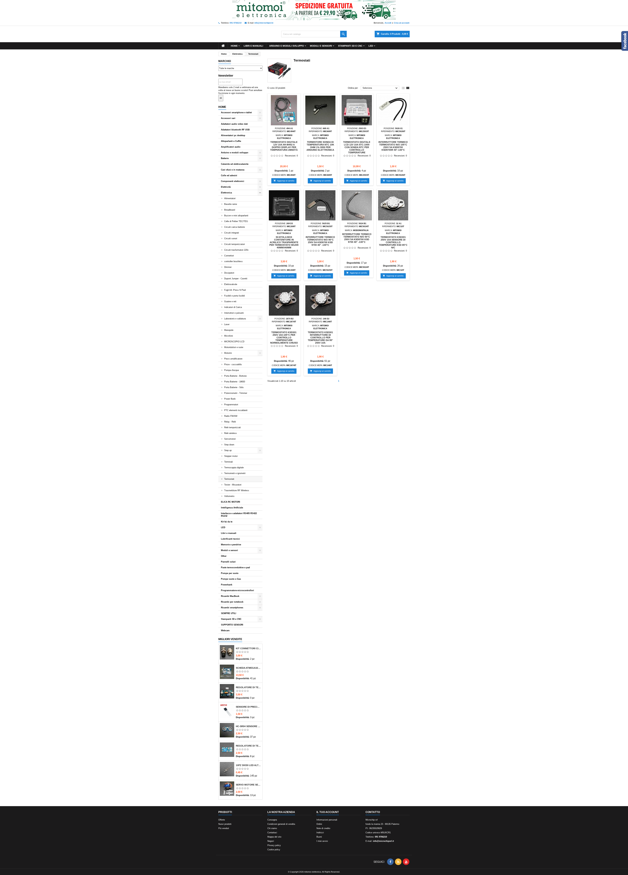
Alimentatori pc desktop (233, 135)
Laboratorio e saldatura (235, 318)
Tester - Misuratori (232, 484)
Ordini (319, 824)
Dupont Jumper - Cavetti (235, 278)
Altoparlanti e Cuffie (231, 141)
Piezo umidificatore (233, 358)
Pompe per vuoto (229, 573)
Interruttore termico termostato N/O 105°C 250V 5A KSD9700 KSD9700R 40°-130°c (393, 146)
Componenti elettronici (232, 181)
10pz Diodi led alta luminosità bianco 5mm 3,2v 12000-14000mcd (248, 765)
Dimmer (228, 267)
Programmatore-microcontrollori (237, 590)
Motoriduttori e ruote (233, 347)
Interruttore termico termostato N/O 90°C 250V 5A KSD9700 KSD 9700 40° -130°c (320, 241)
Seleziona (380, 88)
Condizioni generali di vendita (281, 824)
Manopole (228, 330)
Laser (226, 324)
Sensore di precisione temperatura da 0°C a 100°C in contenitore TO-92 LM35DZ (248, 706)
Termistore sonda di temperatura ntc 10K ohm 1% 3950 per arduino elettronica (320, 146)
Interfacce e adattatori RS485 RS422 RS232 (239, 514)
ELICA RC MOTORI (230, 502)
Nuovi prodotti (224, 824)
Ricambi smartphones (232, 607)
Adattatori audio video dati (234, 124)
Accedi (388, 23)
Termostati (229, 479)
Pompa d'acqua (231, 370)
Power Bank (230, 399)
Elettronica (226, 192)
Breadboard (229, 210)
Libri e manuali (253, 46)
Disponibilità (242, 659)
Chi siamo (272, 828)
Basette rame (230, 204)
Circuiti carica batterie (234, 227)
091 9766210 (236, 23)
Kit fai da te (226, 521)
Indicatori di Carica (233, 307)
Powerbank (226, 584)
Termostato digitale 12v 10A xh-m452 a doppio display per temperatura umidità (284, 146)
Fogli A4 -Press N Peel (235, 290)
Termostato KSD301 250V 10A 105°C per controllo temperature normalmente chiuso (284, 337)
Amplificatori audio (230, 147)
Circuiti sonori (230, 238)
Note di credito (323, 828)
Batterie (225, 158)
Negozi (270, 841)
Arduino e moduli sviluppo (286, 46)
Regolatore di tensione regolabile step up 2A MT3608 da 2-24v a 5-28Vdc (248, 745)
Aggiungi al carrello (283, 180)
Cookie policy (273, 849)
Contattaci (272, 832)
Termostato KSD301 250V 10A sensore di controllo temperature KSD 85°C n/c (393, 242)
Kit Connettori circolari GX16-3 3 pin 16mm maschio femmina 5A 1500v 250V (248, 648)
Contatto (373, 812)
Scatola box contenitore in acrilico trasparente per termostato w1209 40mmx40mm (283, 242)
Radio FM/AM (230, 416)
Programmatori (231, 404)
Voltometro (229, 496)
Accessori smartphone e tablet (236, 112)
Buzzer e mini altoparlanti (236, 215)
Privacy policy (274, 845)
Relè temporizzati (232, 427)
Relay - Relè (230, 421)
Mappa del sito (274, 837)
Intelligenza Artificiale (232, 507)
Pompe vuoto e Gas (231, 579)
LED (370, 46)
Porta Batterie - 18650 (234, 381)
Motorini (228, 353)
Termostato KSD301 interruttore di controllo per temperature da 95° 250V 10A (320, 337)
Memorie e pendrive (231, 544)
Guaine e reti (230, 301)
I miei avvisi (322, 841)
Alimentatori (230, 198)
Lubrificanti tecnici (230, 539)
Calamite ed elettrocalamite (234, 164)
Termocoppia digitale (234, 467)
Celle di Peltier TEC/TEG (236, 221)
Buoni (319, 837)
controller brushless (233, 261)
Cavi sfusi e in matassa (232, 170)
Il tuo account (327, 812)
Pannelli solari (228, 562)
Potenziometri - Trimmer (235, 393)
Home (234, 46)
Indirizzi (320, 832)
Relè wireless (230, 433)
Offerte (221, 820)
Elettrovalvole (230, 284)
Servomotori (230, 439)
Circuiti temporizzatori (234, 244)
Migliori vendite (230, 639)
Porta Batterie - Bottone (235, 376)
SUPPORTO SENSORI (232, 625)
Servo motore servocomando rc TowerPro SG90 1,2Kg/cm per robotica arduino (248, 784)
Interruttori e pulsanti (234, 313)
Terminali (228, 462)
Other (224, 556)
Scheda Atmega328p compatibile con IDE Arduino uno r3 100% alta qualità (248, 668)
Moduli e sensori (321, 46)
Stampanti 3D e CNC (350, 46)
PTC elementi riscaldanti (235, 410)
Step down (229, 444)
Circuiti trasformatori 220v (236, 250)
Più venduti (223, 828)
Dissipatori (229, 273)
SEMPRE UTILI (228, 613)
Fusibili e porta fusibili (234, 296)
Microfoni (228, 336)
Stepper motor (231, 456)
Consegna (272, 820)
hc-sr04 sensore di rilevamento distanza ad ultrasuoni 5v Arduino (248, 726)
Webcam (225, 630)
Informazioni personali (326, 820)
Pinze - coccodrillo (233, 364)
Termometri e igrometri (234, 473)
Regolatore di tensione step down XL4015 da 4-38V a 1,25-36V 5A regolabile (248, 687)
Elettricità (226, 187)
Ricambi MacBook (230, 596)
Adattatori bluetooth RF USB (235, 129)
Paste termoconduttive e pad (235, 567)
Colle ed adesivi (229, 175)
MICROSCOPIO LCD (234, 341)
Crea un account (401, 23)
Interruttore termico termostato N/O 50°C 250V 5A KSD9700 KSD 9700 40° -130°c (356, 238)
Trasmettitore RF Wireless (236, 490)
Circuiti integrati (231, 233)
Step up (228, 450)
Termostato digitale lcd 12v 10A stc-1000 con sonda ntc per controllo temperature (356, 147)
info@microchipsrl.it (263, 23)
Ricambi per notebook (232, 602)
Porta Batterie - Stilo (234, 387)
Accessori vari (228, 118)
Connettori (229, 255)
